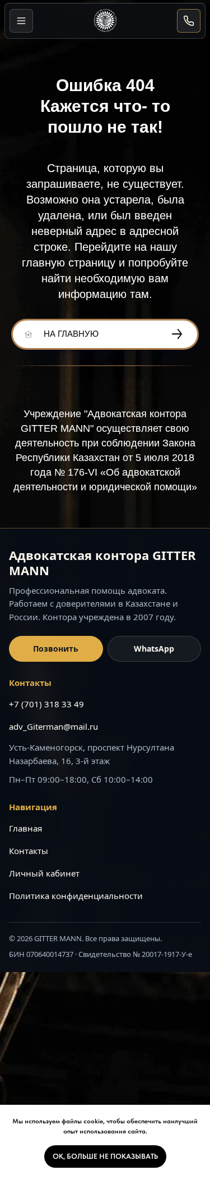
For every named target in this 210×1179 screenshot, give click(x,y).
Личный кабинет (44, 873)
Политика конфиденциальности (76, 895)
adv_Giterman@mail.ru (53, 726)
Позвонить (55, 648)
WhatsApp (154, 648)
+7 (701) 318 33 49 (46, 704)
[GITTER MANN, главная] (105, 20)
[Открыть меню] (21, 21)
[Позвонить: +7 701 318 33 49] (188, 21)
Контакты (28, 850)
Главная (25, 828)
